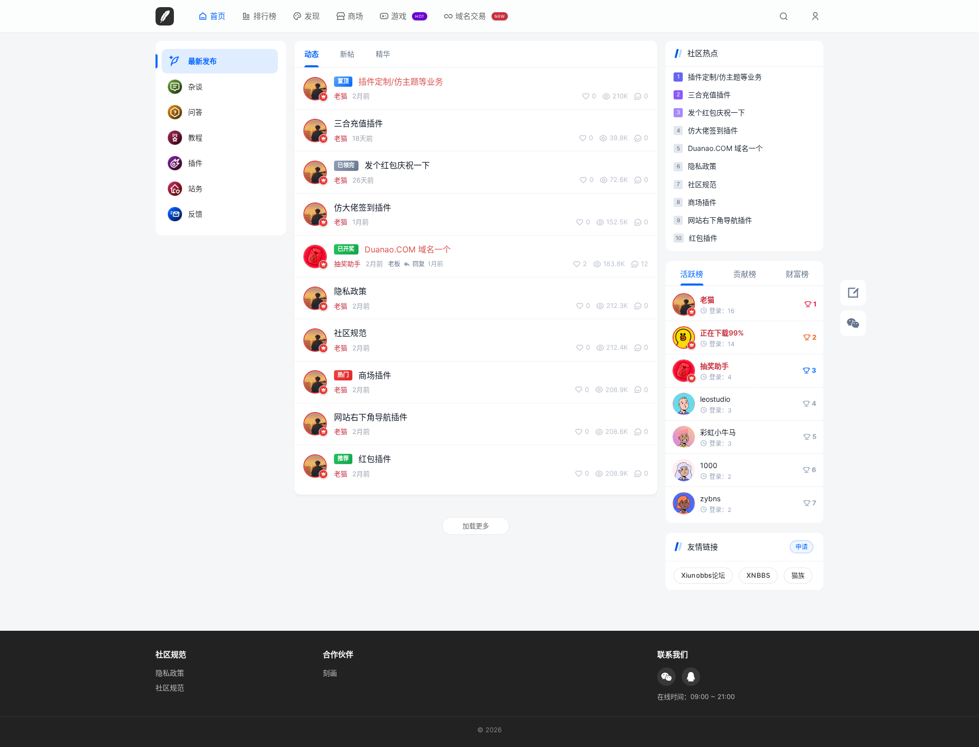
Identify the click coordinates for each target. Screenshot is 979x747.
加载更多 (475, 526)
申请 (801, 547)
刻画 (330, 672)
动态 (311, 53)
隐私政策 (170, 672)
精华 (383, 53)
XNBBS (758, 575)
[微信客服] (853, 323)
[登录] (815, 16)
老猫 (340, 96)
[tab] (691, 273)
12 (644, 264)
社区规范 (170, 687)
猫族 (798, 575)
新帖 (347, 53)
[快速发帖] (853, 292)
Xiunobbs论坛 (703, 575)
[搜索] (784, 16)
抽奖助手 (347, 264)
